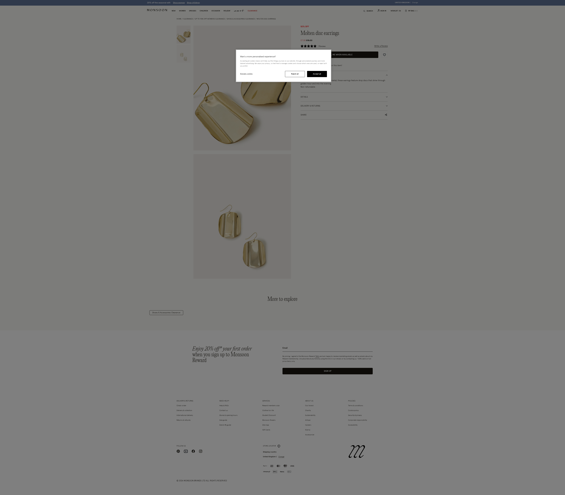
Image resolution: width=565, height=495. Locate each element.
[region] (283, 65)
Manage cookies (246, 74)
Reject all (295, 74)
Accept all (317, 74)
